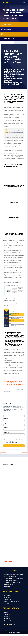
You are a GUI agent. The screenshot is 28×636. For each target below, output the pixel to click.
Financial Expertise (13, 518)
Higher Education (13, 486)
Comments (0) (7, 34)
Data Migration (7, 586)
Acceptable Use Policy (9, 620)
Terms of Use (7, 618)
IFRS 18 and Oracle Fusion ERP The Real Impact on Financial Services (14, 515)
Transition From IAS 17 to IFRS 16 (11, 601)
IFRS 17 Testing (7, 597)
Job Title (5, 427)
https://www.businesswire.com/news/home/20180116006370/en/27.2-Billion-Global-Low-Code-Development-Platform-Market (14, 383)
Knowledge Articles (16, 488)
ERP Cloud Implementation (10, 576)
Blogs (5, 38)
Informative (11, 38)
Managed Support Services (10, 580)
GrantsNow (6, 603)
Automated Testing (8, 584)
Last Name (5, 418)
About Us (6, 612)
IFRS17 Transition (7, 595)
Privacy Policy (14, 442)
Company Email (6, 423)
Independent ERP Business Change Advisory (14, 574)
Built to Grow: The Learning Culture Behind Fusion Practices (13, 547)
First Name (6, 413)
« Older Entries (8, 561)
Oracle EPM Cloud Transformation (12, 582)
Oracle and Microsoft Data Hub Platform (13, 578)
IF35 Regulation (7, 599)
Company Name (7, 432)
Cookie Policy (7, 616)
